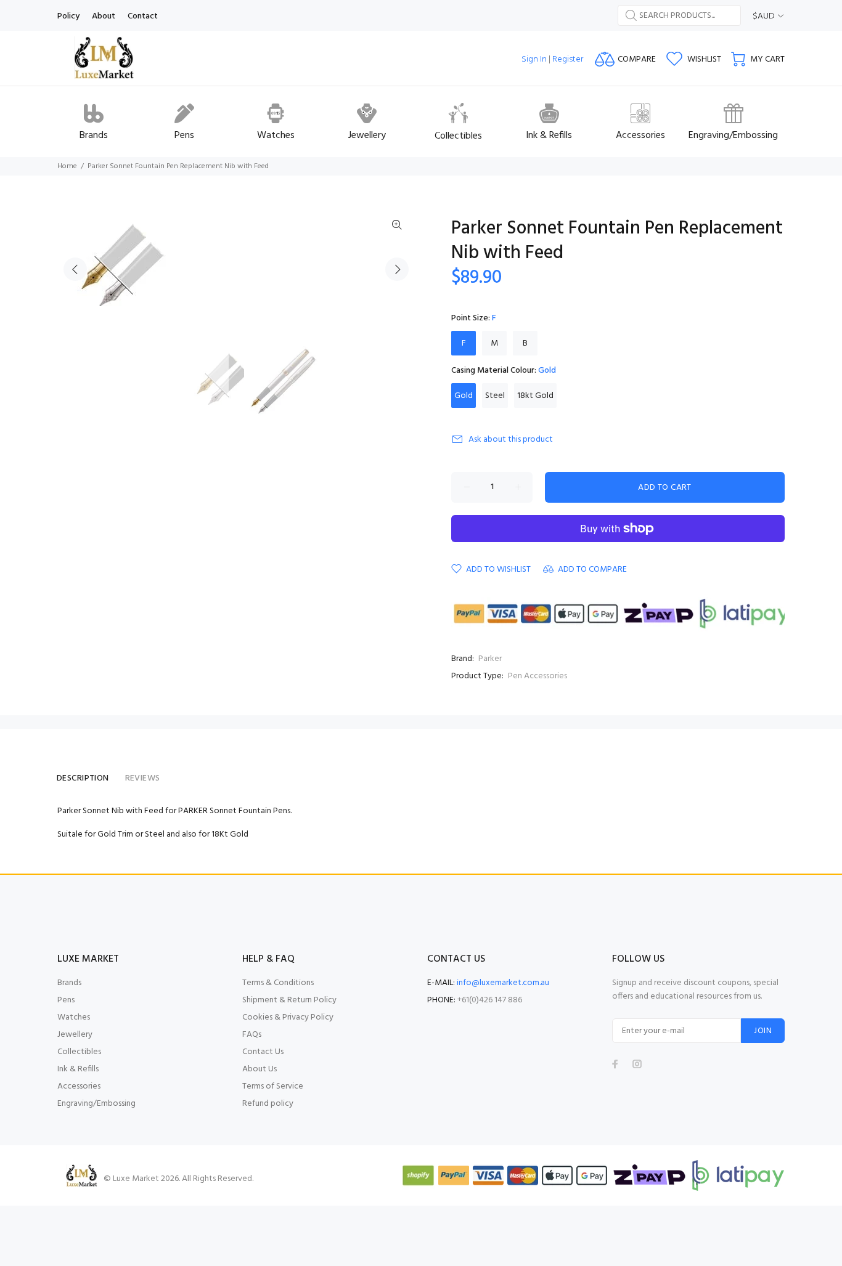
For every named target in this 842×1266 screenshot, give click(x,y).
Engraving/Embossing (96, 1104)
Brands (69, 983)
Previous (75, 269)
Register (567, 59)
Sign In (534, 59)
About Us (259, 1069)
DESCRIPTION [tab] (83, 778)
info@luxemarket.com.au (503, 983)
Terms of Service (272, 1086)
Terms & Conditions (278, 983)
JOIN (763, 1031)
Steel (495, 396)
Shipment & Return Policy (289, 1000)
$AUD (764, 16)
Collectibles (79, 1052)
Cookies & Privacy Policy (287, 1017)
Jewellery (74, 1035)
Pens (66, 1000)
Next (397, 269)
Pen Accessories (537, 676)
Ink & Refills (78, 1069)
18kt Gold (535, 396)
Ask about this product (510, 439)
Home (67, 166)
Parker (490, 659)
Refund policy (267, 1104)
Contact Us (263, 1052)
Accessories (78, 1086)
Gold (463, 396)
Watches (73, 1017)
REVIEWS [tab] (142, 778)
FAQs (251, 1035)
